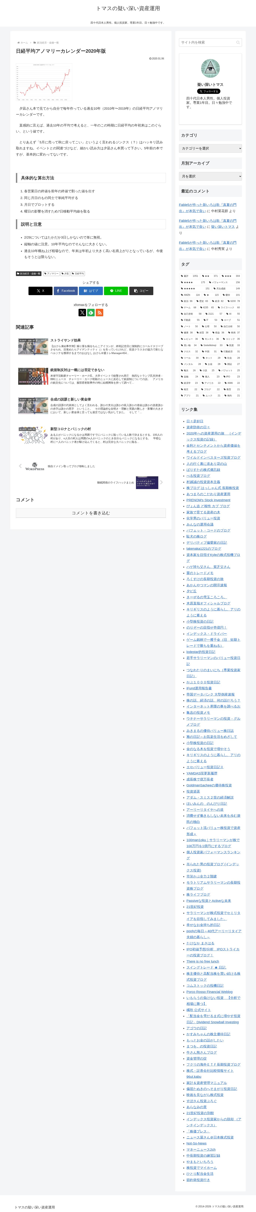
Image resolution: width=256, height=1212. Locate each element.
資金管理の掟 (196, 1058)
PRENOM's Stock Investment (208, 500)
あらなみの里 (196, 1107)
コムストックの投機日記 (205, 986)
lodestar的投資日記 (200, 652)
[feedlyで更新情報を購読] (91, 312)
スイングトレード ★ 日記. (206, 967)
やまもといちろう (199, 1162)
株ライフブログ (198, 894)
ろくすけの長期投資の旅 (205, 579)
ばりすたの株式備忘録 (203, 470)
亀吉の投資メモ (198, 712)
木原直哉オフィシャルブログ (208, 603)
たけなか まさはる (200, 943)
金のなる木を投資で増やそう (208, 749)
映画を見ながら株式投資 (205, 1095)
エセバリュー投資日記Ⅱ (205, 767)
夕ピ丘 (191, 591)
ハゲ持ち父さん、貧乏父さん (208, 567)
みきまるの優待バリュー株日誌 (210, 731)
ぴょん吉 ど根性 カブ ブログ (208, 506)
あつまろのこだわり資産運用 (208, 494)
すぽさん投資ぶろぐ (201, 1101)
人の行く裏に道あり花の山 (206, 464)
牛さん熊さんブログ (201, 1052)
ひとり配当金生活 (199, 1174)
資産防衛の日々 (198, 427)
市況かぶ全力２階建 (201, 876)
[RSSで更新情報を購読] (99, 312)
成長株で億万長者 (199, 779)
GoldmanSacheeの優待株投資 (209, 785)
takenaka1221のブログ (203, 549)
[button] (141, 291)
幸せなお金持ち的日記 (203, 925)
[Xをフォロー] (82, 312)
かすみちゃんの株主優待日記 (208, 1034)
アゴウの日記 (196, 1028)
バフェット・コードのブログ (208, 530)
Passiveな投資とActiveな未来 (208, 901)
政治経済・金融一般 (30, 273)
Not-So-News (196, 1143)
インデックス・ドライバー (206, 634)
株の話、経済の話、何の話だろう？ (213, 700)
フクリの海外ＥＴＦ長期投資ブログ (213, 1064)
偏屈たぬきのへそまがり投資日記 (211, 1089)
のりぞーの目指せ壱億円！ (206, 627)
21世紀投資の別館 (200, 1113)
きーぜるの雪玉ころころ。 (206, 597)
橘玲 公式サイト (198, 1010)
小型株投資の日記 (199, 621)
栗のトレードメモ (199, 573)
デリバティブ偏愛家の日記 (206, 543)
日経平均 (79, 273)
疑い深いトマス (223, 227)
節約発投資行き (198, 1180)
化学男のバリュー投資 (203, 518)
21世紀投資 (195, 907)
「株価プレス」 (198, 1131)
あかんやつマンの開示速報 (206, 585)
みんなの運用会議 (199, 524)
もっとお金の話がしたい (205, 1040)
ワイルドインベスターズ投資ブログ (213, 457)
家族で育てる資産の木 (203, 512)
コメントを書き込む (91, 513)
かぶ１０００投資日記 (203, 682)
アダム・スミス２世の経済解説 (210, 797)
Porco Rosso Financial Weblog (209, 992)
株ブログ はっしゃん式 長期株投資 (212, 488)
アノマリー (52, 273)
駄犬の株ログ (196, 536)
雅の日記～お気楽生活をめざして (211, 737)
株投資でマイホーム (201, 1168)
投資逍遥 (193, 791)
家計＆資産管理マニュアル (206, 1083)
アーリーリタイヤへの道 (205, 810)
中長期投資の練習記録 (203, 1155)
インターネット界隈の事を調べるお (213, 706)
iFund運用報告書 (199, 688)
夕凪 (66, 273)
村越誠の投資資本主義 (203, 482)
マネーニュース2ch (201, 1149)
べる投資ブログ (198, 476)
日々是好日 (194, 421)
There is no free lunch (202, 961)
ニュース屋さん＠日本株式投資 (210, 1137)
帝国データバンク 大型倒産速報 (210, 694)
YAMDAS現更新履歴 (201, 773)
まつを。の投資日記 (201, 1046)
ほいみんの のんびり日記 (206, 804)
